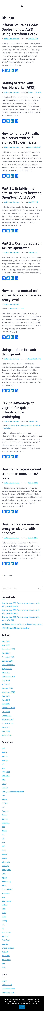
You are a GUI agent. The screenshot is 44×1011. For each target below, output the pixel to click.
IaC (3, 834)
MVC (4, 874)
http (3, 827)
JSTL (4, 846)
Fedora (4, 815)
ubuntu (23, 425)
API (3, 764)
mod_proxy (6, 870)
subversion (6, 932)
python (4, 905)
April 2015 (6, 704)
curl (3, 795)
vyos (4, 967)
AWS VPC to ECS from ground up (15, 628)
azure (4, 784)
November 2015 (8, 692)
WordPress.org (8, 992)
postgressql (6, 901)
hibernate (5, 823)
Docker (5, 803)
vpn (3, 963)
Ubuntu (5, 944)
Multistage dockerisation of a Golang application (22, 624)
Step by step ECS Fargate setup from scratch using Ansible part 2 (20, 604)
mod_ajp (5, 866)
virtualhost (6, 960)
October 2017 (7, 661)
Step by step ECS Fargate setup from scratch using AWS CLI (20, 618)
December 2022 (8, 649)
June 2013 (6, 727)
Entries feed (7, 985)
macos (4, 854)
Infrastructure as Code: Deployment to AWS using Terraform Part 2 (20, 29)
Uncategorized (8, 948)
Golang (5, 819)
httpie (4, 831)
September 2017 (8, 665)
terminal (5, 936)
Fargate (5, 811)
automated (11, 425)
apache (5, 760)
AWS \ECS (6, 772)
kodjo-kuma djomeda (11, 39)
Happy (22, 1007)
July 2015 (6, 696)
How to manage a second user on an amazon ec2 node (21, 473)
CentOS (5, 787)
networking (6, 881)
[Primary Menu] (22, 5)
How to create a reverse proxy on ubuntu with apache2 (20, 528)
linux (18, 425)
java (3, 842)
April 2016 (6, 684)
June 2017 (6, 673)
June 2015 (6, 700)
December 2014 (8, 708)
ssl (3, 928)
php (3, 897)
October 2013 (7, 723)
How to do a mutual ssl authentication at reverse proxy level (21, 295)
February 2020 (8, 657)
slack (4, 909)
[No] (41, 1004)
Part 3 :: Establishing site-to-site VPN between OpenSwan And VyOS (21, 192)
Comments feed (8, 989)
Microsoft (6, 862)
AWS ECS (6, 776)
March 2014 (6, 716)
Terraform (6, 940)
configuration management (13, 791)
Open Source (7, 889)
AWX (3, 780)
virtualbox (36, 425)
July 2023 (6, 641)
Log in (4, 981)
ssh (3, 924)
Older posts (8, 575)
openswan (6, 893)
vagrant (29, 425)
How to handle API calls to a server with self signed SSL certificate (20, 138)
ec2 (3, 807)
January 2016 (7, 688)
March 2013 (6, 735)
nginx (4, 885)
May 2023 (6, 645)
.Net (3, 748)
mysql (4, 877)
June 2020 (6, 653)
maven (4, 858)
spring (4, 921)
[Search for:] (22, 588)
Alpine (4, 752)
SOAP (4, 913)
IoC (3, 838)
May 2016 (6, 680)
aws (3, 768)
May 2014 (6, 712)
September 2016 (8, 676)
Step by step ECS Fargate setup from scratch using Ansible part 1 (20, 611)
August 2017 (7, 669)
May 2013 (6, 731)
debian (4, 799)
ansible (4, 756)
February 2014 (7, 719)
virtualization (6, 428)
